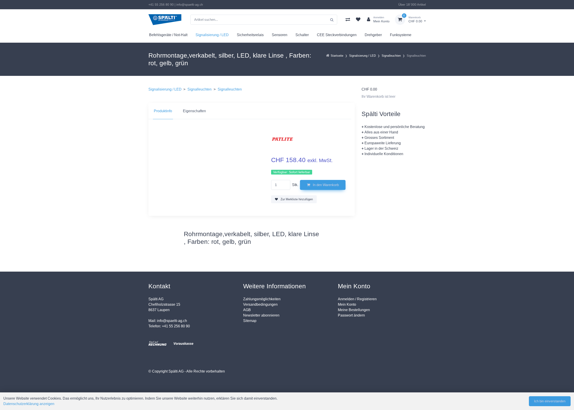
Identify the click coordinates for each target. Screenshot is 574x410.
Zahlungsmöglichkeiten (262, 299)
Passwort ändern (351, 315)
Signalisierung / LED (212, 35)
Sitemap (249, 321)
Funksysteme (400, 35)
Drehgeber (373, 35)
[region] (251, 111)
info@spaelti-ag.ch (189, 4)
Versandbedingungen (260, 304)
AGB (247, 310)
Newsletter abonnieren (261, 315)
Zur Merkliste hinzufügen (296, 199)
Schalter (302, 35)
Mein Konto (347, 304)
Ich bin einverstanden (549, 401)
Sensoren (279, 35)
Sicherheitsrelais (250, 35)
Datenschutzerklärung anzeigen (28, 404)
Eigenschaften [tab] (194, 111)
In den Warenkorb (325, 185)
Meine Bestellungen (354, 310)
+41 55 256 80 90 (161, 4)
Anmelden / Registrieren (357, 299)
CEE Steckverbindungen (337, 35)
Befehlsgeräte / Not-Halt (168, 35)
